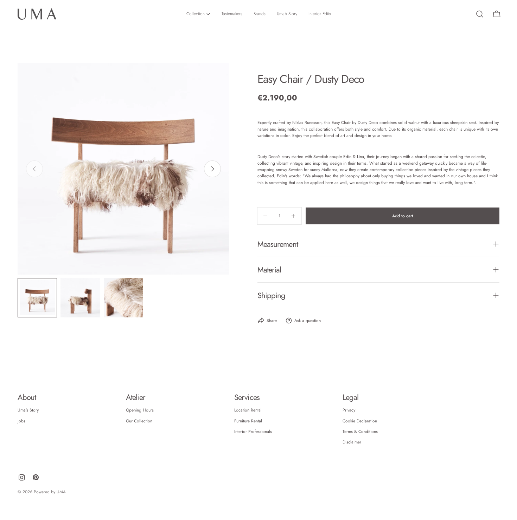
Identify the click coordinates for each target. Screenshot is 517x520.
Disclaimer (352, 442)
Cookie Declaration (360, 421)
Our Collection (139, 421)
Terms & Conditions (360, 431)
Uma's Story (28, 410)
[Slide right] (212, 168)
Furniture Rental (248, 421)
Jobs (21, 421)
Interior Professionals (253, 431)
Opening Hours (140, 410)
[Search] (480, 14)
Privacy (349, 410)
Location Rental (248, 410)
